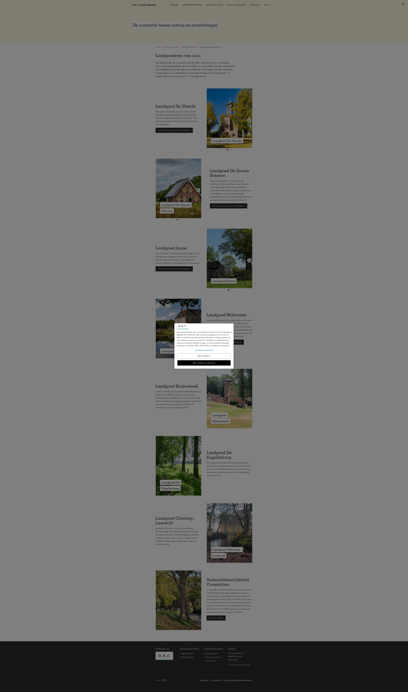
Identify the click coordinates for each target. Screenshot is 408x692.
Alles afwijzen (204, 356)
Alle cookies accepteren (204, 363)
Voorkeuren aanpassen (204, 350)
